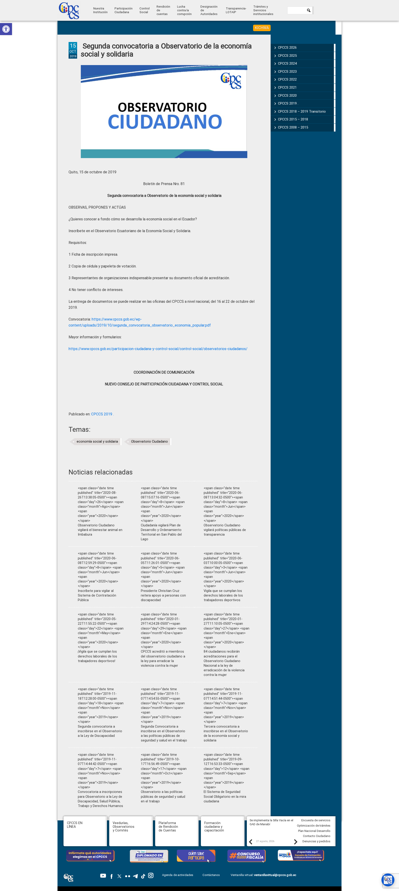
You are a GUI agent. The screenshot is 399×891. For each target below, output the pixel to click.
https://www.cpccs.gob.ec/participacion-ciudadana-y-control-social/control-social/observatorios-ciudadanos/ (158, 349)
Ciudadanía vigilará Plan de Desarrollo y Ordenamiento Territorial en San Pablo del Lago (161, 532)
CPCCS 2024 (287, 63)
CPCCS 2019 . (102, 414)
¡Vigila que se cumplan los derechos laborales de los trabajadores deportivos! (97, 656)
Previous (250, 841)
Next (295, 841)
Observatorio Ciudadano (149, 442)
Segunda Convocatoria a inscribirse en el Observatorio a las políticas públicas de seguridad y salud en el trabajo (164, 733)
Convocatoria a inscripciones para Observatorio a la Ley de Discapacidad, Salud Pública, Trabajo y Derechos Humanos (100, 799)
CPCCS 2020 (287, 95)
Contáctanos (212, 875)
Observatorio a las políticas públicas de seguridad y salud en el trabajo (163, 796)
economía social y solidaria (97, 442)
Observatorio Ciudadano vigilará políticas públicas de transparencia (225, 530)
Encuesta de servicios (315, 820)
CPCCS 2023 (287, 71)
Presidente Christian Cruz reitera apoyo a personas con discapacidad (163, 595)
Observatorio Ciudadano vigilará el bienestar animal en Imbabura (100, 530)
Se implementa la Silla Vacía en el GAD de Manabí (271, 822)
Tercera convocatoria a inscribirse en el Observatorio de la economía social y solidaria (226, 733)
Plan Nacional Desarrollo (314, 831)
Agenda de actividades (177, 875)
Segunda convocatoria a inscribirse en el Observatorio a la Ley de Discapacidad (100, 731)
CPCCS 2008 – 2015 (293, 127)
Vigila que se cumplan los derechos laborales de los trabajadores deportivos (223, 595)
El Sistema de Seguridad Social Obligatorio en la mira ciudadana (225, 796)
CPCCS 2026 (287, 47)
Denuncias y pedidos (316, 841)
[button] (6, 29)
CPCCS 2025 (287, 56)
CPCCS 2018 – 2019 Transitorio (302, 111)
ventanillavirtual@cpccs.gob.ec (275, 875)
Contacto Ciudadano (316, 836)
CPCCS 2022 (287, 79)
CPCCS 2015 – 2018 (293, 119)
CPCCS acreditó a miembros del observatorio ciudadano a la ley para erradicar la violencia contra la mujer (163, 658)
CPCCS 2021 (287, 87)
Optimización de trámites (313, 825)
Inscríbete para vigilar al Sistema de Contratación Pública (97, 595)
